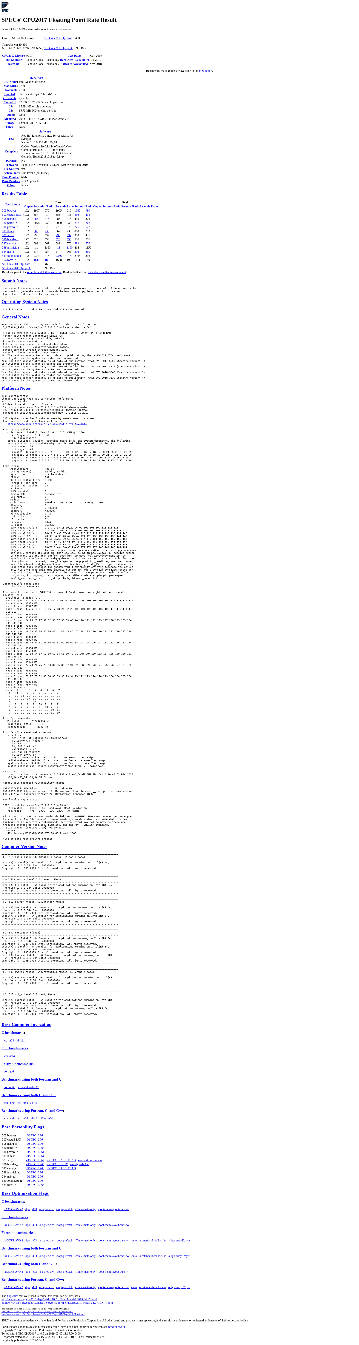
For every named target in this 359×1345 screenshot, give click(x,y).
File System (11, 168)
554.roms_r (9, 259)
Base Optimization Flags (25, 1193)
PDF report (205, 70)
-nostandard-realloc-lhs (152, 1240)
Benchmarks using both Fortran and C (31, 1079)
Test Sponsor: (14, 59)
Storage (10, 122)
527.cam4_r (9, 243)
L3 (10, 110)
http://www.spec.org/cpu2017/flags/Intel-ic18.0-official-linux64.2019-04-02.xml (37, 1311)
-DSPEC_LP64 (35, 1135)
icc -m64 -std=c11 (14, 1040)
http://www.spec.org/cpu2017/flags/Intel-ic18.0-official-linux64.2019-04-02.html (49, 1299)
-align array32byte (179, 1240)
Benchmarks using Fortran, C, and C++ (32, 1111)
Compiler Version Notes (24, 846)
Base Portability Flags (22, 1126)
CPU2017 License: (14, 55)
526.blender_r (10, 239)
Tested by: (13, 63)
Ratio (49, 206)
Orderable (9, 98)
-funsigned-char (79, 1164)
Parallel (11, 160)
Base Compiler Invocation (26, 1024)
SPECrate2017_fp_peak (58, 48)
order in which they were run (44, 272)
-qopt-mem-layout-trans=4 (113, 1209)
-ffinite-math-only (85, 1209)
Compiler (11, 151)
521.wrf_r (8, 235)
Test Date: (74, 55)
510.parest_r (9, 222)
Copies (28, 206)
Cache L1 (10, 102)
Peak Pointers (11, 181)
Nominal (10, 90)
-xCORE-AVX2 (13, 1209)
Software (45, 131)
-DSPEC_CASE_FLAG (61, 1160)
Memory (9, 118)
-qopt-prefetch (64, 1209)
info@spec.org (116, 1326)
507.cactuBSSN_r (13, 214)
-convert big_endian (90, 1160)
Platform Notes (16, 388)
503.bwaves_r (10, 210)
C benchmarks (12, 1033)
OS (11, 139)
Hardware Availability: (74, 59)
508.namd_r (9, 218)
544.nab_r (8, 251)
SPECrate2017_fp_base (58, 38)
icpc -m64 (9, 1056)
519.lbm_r (8, 231)
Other (10, 114)
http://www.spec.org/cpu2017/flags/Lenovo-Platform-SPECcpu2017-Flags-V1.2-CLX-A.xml (43, 1314)
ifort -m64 (9, 1071)
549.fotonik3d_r (11, 255)
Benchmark (12, 204)
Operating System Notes (24, 301)
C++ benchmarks (14, 1048)
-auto (134, 1240)
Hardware (36, 77)
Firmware (10, 164)
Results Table (14, 193)
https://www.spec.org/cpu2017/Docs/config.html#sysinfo (47, 424)
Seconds (39, 206)
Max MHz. (10, 85)
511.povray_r (10, 227)
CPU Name (9, 81)
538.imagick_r (10, 247)
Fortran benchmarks (17, 1064)
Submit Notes (14, 280)
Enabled (9, 94)
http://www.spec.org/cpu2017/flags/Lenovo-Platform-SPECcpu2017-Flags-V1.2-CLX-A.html (57, 1302)
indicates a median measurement (107, 272)
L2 (10, 106)
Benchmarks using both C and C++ (28, 1095)
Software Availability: (74, 63)
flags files (12, 1296)
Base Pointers (10, 177)
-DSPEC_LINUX (57, 1164)
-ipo (27, 1209)
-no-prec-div (46, 1209)
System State (11, 173)
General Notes (15, 317)
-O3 (34, 1209)
